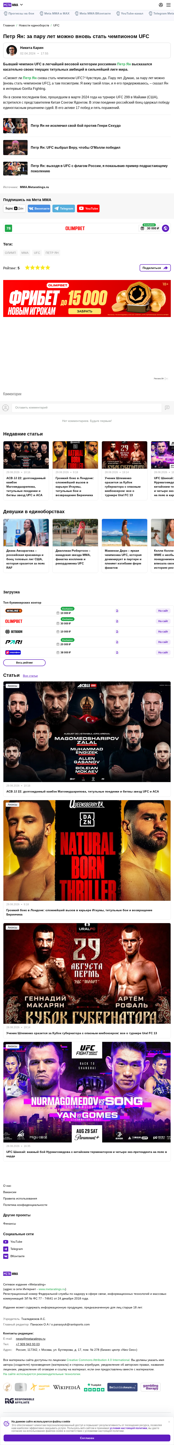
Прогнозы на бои (21, 13)
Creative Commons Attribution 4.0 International (98, 1360)
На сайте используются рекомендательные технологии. (42, 1374)
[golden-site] (39, 1387)
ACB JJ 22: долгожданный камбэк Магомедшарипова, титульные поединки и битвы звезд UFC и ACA (26, 486)
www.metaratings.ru (52, 1289)
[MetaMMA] (14, 1275)
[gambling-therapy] (151, 1387)
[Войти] (161, 5)
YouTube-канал (132, 13)
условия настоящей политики (128, 1428)
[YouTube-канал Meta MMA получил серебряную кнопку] (21, 1387)
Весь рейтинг (24, 662)
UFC (37, 252)
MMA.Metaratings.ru (34, 187)
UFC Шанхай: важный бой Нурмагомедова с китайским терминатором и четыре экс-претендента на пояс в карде (86, 1154)
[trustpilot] (94, 1387)
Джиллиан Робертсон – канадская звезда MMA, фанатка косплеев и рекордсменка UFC (73, 557)
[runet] (7, 1387)
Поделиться (152, 268)
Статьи (11, 675)
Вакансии (9, 1192)
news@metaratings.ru (30, 1338)
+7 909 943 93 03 (28, 1344)
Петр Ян (124, 64)
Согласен (87, 1438)
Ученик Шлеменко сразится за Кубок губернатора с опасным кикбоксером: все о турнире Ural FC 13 (122, 486)
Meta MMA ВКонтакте (95, 13)
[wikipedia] (66, 1387)
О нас (7, 1185)
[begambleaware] (122, 1387)
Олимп (10, 252)
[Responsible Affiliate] (19, 1401)
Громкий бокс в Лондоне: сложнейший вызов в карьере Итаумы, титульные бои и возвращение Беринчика (75, 486)
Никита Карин (32, 48)
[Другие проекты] (13, 5)
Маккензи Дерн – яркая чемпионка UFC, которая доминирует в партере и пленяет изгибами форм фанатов (123, 559)
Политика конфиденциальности (25, 1205)
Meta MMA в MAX (56, 13)
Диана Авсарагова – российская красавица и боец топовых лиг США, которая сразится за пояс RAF (25, 559)
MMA (24, 252)
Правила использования (20, 1198)
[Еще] (168, 5)
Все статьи (30, 675)
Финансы (9, 1223)
